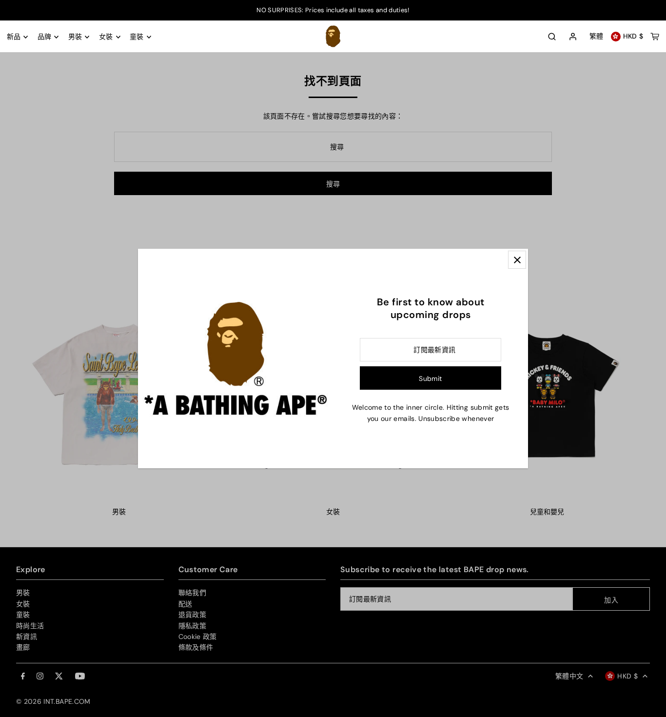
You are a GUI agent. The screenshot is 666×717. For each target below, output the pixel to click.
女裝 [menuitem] (106, 37)
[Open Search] (552, 36)
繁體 (596, 36)
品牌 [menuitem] (45, 37)
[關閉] (517, 259)
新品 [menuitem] (14, 37)
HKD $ (633, 36)
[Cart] (654, 36)
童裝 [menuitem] (137, 37)
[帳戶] (572, 37)
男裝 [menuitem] (75, 37)
